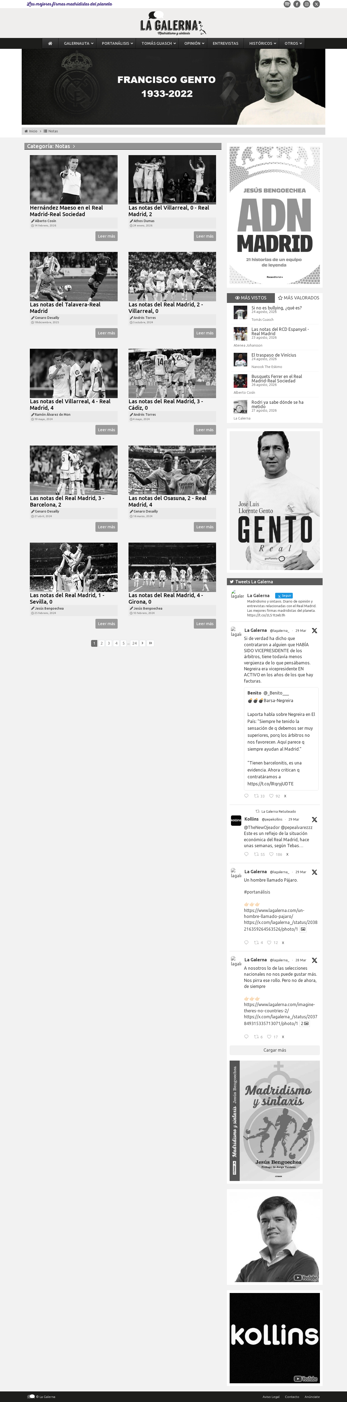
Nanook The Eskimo (267, 367)
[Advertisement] (122, 712)
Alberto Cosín (244, 392)
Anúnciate (312, 1396)
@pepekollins (272, 819)
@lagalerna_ (279, 630)
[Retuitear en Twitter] (257, 811)
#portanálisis (257, 891)
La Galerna (242, 418)
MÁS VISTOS (253, 297)
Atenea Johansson (248, 345)
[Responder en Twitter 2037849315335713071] (248, 1037)
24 (134, 643)
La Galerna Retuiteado (279, 811)
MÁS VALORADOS (301, 297)
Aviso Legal (271, 1396)
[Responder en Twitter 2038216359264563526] (248, 943)
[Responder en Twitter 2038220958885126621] (248, 797)
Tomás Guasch (263, 319)
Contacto (292, 1396)
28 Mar (300, 960)
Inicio (33, 131)
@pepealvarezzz (297, 827)
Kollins (252, 819)
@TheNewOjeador (262, 827)
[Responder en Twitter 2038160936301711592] (248, 855)
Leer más (106, 236)
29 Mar (300, 630)
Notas (53, 131)
